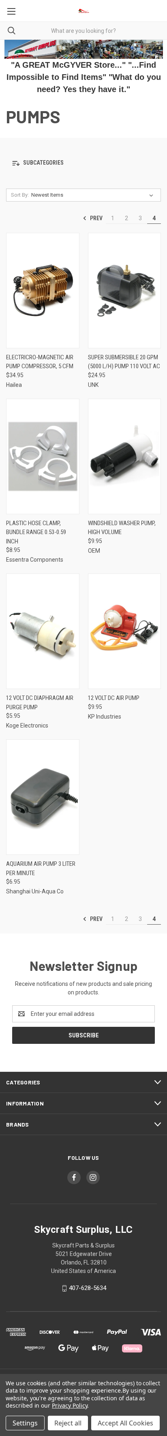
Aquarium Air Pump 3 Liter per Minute (40, 868)
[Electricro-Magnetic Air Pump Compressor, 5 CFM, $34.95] (43, 290)
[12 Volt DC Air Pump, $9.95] (125, 631)
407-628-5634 (87, 1288)
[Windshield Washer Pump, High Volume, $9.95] (125, 456)
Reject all (67, 1423)
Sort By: (20, 195)
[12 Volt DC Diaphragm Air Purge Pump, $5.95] (43, 631)
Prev (96, 218)
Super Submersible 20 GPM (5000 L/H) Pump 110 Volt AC (124, 362)
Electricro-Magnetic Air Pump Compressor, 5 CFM (39, 362)
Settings (25, 1423)
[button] (83, 163)
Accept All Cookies (125, 1423)
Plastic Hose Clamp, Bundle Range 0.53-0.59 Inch (36, 532)
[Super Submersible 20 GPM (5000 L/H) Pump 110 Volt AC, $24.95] (125, 290)
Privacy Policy (69, 1405)
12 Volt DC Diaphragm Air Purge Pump (39, 702)
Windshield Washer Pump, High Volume (122, 527)
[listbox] (94, 195)
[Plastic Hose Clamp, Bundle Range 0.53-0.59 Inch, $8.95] (43, 456)
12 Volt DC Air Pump (113, 698)
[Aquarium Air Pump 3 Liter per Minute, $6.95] (43, 797)
